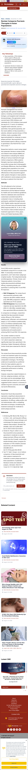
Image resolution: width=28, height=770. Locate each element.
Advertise (14, 700)
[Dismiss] (25, 219)
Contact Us (14, 702)
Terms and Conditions (14, 707)
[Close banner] (26, 2)
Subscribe (20, 486)
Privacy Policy (14, 708)
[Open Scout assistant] (20, 4)
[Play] (7, 33)
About (14, 698)
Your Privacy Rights (14, 710)
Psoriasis (4, 498)
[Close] (26, 740)
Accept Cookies (14, 767)
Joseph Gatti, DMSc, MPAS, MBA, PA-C (13, 648)
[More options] (26, 33)
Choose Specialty (12, 8)
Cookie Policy (12, 756)
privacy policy (7, 490)
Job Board (14, 703)
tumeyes (13, 107)
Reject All (14, 763)
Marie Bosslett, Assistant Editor (11, 531)
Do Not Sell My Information (14, 705)
